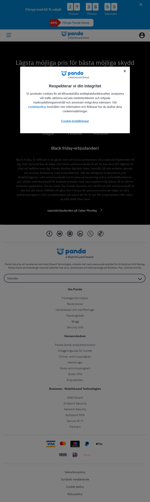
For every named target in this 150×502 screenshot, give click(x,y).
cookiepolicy (37, 106)
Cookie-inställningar (75, 121)
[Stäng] (125, 71)
